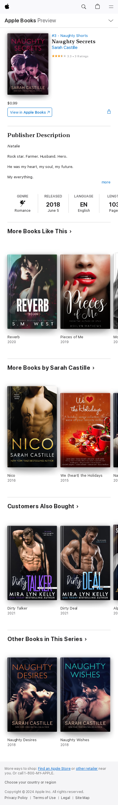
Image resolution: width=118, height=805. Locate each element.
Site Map (82, 798)
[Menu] (111, 7)
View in (28, 112)
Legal (65, 798)
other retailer (87, 769)
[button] (84, 7)
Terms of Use (44, 798)
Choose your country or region (30, 782)
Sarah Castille (65, 47)
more (106, 182)
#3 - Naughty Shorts (70, 35)
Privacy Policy (16, 798)
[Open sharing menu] (109, 112)
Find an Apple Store (54, 769)
